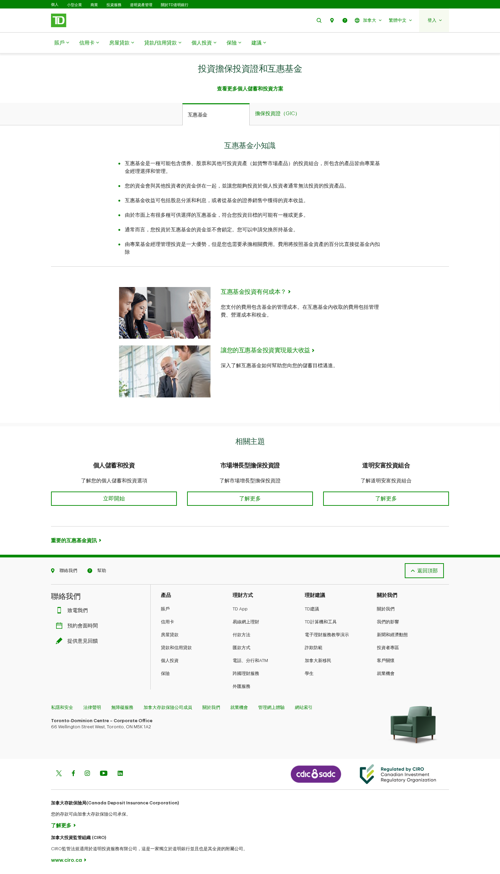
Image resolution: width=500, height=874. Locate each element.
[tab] (216, 114)
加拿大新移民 (318, 660)
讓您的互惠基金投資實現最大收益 (265, 350)
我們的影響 (388, 622)
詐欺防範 (313, 647)
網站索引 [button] (304, 707)
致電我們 (77, 610)
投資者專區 (388, 647)
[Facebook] (73, 774)
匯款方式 (241, 647)
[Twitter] (59, 774)
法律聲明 (92, 707)
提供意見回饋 (82, 641)
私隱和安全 (62, 707)
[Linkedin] (120, 774)
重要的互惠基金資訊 (74, 540)
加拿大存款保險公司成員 (168, 707)
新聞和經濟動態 (392, 634)
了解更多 (61, 825)
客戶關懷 (386, 660)
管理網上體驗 (271, 707)
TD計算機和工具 (321, 622)
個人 (55, 4)
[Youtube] (103, 774)
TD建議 (312, 609)
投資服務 (113, 5)
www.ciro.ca (66, 860)
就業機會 (386, 673)
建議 (256, 43)
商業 (94, 5)
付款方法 (241, 634)
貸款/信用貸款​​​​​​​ (160, 43)
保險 (232, 43)
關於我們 (386, 609)
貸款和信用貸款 (176, 647)
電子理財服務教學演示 (327, 634)
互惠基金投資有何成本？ (253, 292)
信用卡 (87, 43)
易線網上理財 (246, 622)
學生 (309, 673)
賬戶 (59, 43)
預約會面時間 (82, 625)
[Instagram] (87, 774)
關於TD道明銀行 (174, 5)
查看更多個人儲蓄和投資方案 (250, 88)
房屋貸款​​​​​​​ (119, 43)
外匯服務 (241, 686)
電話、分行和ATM (250, 660)
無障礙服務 (122, 707)
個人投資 (201, 43)
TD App (240, 609)
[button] (319, 20)
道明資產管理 (141, 5)
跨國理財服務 (246, 673)
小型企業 (74, 5)
